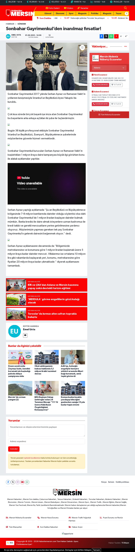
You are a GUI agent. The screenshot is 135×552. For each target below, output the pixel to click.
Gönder (14, 449)
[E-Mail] (25, 335)
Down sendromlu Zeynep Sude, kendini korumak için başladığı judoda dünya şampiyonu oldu (19, 371)
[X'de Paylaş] (106, 36)
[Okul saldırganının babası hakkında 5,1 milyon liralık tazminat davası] (47, 357)
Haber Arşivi (77, 527)
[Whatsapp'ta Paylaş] (111, 36)
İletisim (111, 482)
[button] (126, 13)
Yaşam (119, 13)
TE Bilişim (125, 543)
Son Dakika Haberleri (49, 527)
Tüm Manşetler (15, 527)
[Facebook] (8, 482)
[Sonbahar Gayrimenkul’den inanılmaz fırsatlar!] (46, 66)
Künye (104, 482)
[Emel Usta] (14, 331)
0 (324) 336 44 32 (101, 85)
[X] (13, 482)
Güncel (47, 13)
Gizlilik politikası (122, 482)
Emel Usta (29, 329)
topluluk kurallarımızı (32, 458)
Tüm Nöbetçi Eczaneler (110, 115)
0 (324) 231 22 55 (101, 104)
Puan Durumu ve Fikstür (113, 518)
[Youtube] (22, 482)
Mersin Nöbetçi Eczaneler (20, 518)
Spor (71, 13)
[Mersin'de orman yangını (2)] (20, 388)
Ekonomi (60, 13)
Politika (94, 13)
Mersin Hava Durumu (50, 518)
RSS (11, 543)
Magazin (82, 13)
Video (70, 8)
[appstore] (67, 534)
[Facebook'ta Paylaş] (101, 36)
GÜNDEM (22, 24)
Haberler (10, 24)
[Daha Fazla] (116, 36)
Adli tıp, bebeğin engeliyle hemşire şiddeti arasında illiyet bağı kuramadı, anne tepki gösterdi (72, 371)
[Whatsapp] (27, 482)
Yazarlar (84, 8)
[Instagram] (17, 482)
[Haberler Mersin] (20, 13)
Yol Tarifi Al (117, 85)
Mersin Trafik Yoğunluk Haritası (80, 519)
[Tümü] (125, 46)
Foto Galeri (54, 8)
